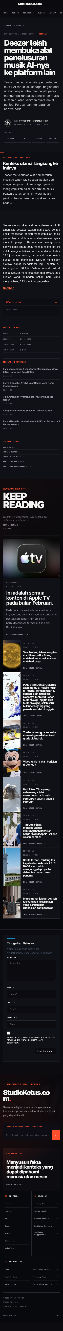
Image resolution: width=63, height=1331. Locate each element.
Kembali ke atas (14, 1185)
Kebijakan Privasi (45, 1269)
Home (5, 13)
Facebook (12, 140)
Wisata (52, 13)
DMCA (17, 1269)
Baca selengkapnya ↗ (17, 634)
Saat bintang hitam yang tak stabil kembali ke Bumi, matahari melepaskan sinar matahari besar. (40, 657)
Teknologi (28, 13)
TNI (17, 1219)
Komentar (12, 957)
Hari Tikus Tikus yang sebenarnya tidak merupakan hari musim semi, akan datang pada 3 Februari (38, 795)
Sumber (8, 288)
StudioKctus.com (30, 4)
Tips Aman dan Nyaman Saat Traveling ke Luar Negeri (28, 398)
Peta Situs (17, 1284)
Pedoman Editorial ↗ (13, 457)
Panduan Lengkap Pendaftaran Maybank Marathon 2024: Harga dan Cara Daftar (30, 370)
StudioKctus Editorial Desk (33, 121)
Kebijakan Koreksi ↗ (13, 461)
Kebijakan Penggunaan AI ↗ (17, 466)
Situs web (12, 1018)
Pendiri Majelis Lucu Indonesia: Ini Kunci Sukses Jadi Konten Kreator (31, 423)
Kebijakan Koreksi (46, 1226)
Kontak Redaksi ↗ (12, 452)
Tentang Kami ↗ (10, 447)
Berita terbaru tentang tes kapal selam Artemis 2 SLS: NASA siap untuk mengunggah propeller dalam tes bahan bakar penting (39, 867)
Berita (15, 13)
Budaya (41, 13)
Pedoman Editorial (46, 1219)
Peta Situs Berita (45, 1284)
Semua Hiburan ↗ (11, 525)
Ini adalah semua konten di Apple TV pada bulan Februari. (29, 598)
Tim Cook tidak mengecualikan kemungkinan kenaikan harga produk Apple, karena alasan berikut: (40, 831)
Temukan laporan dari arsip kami (24, 1126)
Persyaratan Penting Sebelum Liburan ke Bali (27, 410)
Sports (17, 1226)
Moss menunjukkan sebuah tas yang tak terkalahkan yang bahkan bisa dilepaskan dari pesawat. (40, 903)
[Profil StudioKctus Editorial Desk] (7, 123)
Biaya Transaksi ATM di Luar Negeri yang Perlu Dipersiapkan (28, 384)
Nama (10, 987)
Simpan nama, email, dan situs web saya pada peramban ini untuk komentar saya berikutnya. (31, 1040)
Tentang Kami (46, 1204)
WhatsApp (54, 140)
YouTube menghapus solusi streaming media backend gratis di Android (40, 735)
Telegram (40, 140)
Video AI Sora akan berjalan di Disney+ (40, 763)
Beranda (17, 1204)
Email (11, 1003)
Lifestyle (17, 1241)
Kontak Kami (17, 1277)
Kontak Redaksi (46, 1211)
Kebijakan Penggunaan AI (46, 1233)
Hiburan (43, 34)
